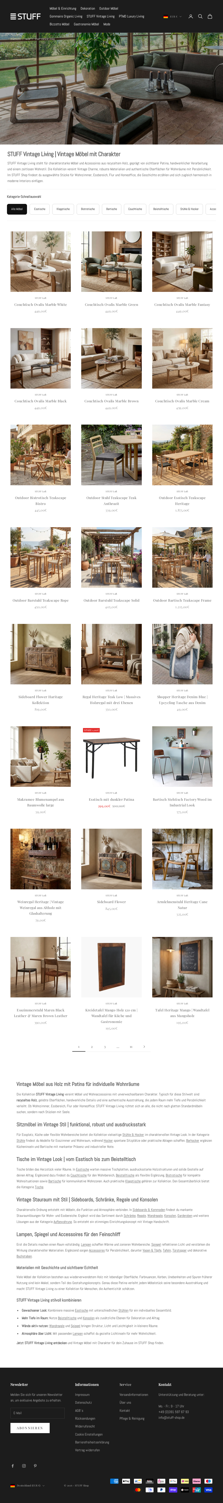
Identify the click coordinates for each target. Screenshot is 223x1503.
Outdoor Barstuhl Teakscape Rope (41, 600)
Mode (106, 24)
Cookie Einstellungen (89, 1434)
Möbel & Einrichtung (63, 8)
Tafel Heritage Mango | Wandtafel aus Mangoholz (182, 1013)
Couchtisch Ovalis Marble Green (111, 304)
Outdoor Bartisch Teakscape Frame (182, 600)
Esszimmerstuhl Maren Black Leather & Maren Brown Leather (41, 1013)
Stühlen (123, 1310)
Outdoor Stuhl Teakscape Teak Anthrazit (111, 500)
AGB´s (79, 1410)
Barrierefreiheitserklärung (92, 1442)
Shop (27, 39)
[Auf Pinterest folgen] (35, 1466)
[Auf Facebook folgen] (12, 1466)
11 (131, 1046)
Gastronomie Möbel (86, 24)
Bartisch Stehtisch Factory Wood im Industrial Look (182, 802)
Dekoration (88, 8)
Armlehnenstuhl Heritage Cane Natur (182, 904)
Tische (39, 1187)
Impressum (82, 1394)
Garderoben (184, 1215)
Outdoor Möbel (108, 8)
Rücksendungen (85, 1418)
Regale (141, 1215)
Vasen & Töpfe (152, 1250)
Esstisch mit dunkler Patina (111, 799)
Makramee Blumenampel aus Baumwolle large (40, 802)
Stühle (21, 1140)
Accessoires (97, 1250)
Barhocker (192, 1140)
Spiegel (156, 1244)
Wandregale (155, 1215)
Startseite (15, 39)
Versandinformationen (134, 1394)
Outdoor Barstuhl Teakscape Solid (112, 600)
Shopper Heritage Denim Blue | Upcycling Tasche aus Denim (182, 699)
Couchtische (79, 1175)
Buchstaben (24, 1256)
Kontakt (125, 1410)
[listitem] (17, 209)
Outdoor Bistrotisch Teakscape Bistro (40, 500)
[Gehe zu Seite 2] (144, 1047)
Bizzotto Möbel (59, 24)
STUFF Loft (40, 298)
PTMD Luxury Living (131, 16)
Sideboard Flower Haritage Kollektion (41, 699)
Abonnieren (30, 1428)
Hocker (108, 1140)
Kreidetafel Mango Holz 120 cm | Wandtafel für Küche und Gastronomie (111, 1016)
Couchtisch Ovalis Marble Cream (182, 401)
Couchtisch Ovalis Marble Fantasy (182, 304)
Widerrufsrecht (85, 1426)
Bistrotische (174, 1175)
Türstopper (179, 1250)
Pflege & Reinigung (132, 1418)
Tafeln (167, 1250)
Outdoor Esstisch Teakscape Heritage (182, 500)
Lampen (86, 1244)
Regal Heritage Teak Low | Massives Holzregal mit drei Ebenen (112, 699)
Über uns (125, 1402)
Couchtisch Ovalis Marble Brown (111, 401)
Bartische (54, 1181)
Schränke (130, 1215)
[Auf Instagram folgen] (24, 1466)
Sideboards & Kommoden (149, 1209)
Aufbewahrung (63, 1221)
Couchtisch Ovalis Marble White (40, 304)
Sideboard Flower (111, 901)
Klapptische (133, 1181)
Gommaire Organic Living (66, 16)
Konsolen (170, 1215)
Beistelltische (125, 1175)
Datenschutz (83, 1402)
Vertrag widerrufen (87, 1450)
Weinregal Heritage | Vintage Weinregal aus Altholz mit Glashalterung (40, 907)
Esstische (82, 1169)
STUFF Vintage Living (101, 16)
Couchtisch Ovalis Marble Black (41, 401)
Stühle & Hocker (133, 1134)
